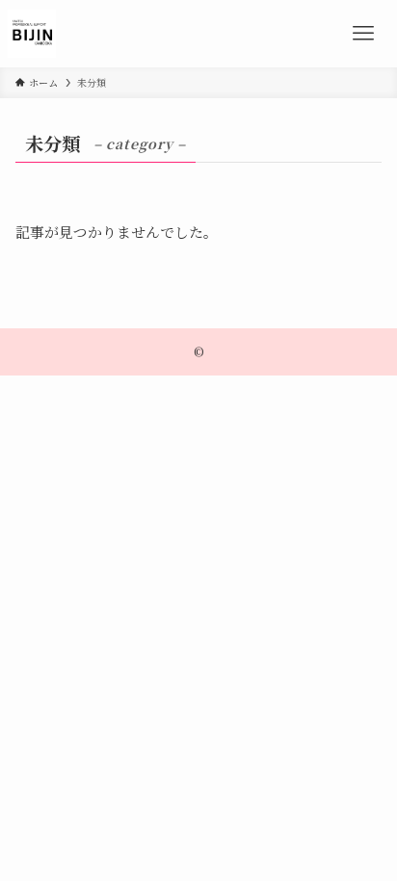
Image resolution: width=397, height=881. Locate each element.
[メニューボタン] (363, 33)
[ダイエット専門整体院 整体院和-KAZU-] (32, 33)
